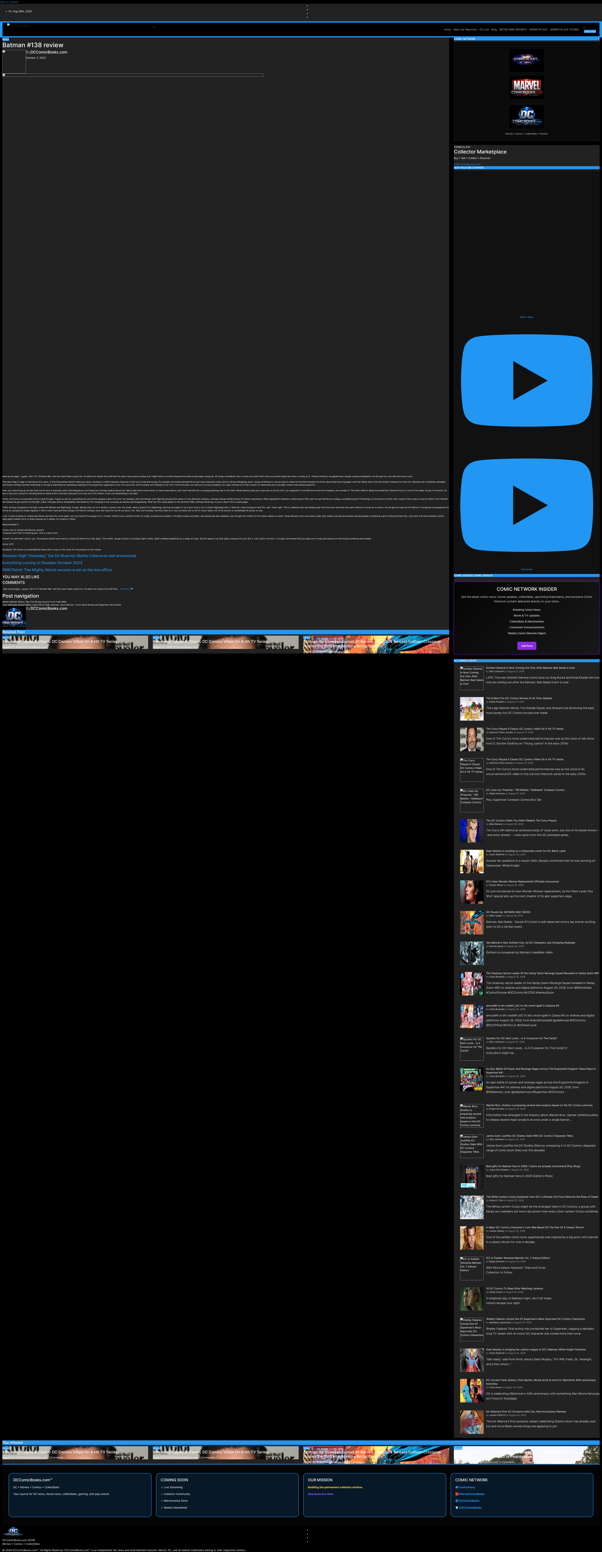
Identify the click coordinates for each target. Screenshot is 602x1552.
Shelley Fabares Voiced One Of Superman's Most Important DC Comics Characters (535, 1318)
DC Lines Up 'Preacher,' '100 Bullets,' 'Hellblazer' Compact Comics (525, 789)
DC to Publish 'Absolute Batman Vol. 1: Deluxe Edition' (518, 1257)
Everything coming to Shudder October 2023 (42, 563)
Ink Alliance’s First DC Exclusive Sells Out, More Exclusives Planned (526, 1411)
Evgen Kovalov (496, 1108)
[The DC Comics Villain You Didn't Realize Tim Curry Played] (472, 830)
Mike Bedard (495, 824)
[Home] (441, 27)
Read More (125, 589)
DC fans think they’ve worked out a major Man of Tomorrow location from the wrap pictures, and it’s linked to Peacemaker (522, 1454)
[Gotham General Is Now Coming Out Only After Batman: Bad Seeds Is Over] (472, 678)
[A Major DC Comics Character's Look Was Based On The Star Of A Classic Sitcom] (472, 1237)
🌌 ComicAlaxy (465, 1487)
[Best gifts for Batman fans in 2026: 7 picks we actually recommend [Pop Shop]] (472, 1176)
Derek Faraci (495, 1292)
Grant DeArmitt (497, 854)
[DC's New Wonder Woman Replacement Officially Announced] (472, 891)
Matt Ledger (495, 915)
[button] (154, 27)
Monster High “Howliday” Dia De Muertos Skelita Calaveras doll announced (69, 555)
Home (447, 29)
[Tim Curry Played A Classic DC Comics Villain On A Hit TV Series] (472, 739)
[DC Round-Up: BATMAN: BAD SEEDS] (472, 922)
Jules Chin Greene (498, 1169)
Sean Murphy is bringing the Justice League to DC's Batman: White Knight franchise (536, 1349)
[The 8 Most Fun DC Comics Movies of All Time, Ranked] (472, 708)
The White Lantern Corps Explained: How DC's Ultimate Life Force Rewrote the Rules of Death (542, 1196)
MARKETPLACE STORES (564, 29)
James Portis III (497, 1415)
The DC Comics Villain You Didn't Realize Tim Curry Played (521, 820)
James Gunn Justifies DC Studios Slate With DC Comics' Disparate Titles (529, 1135)
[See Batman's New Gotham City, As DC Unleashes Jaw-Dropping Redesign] (472, 952)
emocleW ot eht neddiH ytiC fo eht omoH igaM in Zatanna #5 (522, 1005)
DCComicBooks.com (49, 52)
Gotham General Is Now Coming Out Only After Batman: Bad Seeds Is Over (530, 667)
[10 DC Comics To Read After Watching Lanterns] (472, 1298)
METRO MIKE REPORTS (513, 29)
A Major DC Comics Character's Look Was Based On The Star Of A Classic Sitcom (535, 1227)
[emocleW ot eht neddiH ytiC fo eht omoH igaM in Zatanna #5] (472, 1016)
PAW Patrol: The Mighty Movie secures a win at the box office (57, 570)
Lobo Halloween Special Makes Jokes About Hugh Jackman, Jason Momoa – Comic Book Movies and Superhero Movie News (61, 605)
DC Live (484, 29)
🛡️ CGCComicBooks (468, 1507)
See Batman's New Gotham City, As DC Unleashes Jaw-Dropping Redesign (530, 942)
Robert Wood (496, 885)
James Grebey (496, 1230)
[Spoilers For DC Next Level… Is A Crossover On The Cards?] (472, 1048)
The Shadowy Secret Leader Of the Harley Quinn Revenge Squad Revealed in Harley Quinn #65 (542, 973)
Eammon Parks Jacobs (501, 732)
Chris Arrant (495, 1387)
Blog (494, 29)
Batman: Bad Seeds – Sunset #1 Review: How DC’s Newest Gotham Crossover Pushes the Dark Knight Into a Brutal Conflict (372, 643)
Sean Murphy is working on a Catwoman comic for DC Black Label (525, 850)
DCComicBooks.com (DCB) (18, 1540)
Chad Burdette (496, 976)
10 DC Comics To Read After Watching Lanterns (514, 1288)
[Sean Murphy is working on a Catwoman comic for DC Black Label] (472, 861)
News (5, 39)
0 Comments (55, 1457)
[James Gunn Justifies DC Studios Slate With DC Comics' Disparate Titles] (472, 1146)
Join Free (527, 645)
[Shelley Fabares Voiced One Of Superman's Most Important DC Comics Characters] (472, 1329)
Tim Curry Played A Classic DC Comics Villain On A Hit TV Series (59, 641)
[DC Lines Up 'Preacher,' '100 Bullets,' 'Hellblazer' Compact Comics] (472, 800)
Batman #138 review (32, 45)
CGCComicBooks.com (467, 164)
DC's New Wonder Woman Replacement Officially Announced (522, 881)
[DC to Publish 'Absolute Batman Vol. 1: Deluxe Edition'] (472, 1268)
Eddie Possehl (496, 701)
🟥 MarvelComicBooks (470, 1494)
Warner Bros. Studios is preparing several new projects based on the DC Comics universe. (539, 1105)
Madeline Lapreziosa (500, 1322)
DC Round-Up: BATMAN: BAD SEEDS (508, 912)
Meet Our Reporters (465, 29)
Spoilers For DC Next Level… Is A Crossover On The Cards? (521, 1038)
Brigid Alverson (497, 793)
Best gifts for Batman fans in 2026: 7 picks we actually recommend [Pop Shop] (533, 1166)
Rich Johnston (496, 671)
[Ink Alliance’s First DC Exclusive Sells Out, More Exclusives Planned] (472, 1421)
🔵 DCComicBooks (467, 1500)
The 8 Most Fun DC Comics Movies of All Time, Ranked (519, 698)
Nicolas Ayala (496, 946)
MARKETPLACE (538, 29)
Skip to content (9, 1)
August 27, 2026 (12, 647)
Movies (458, 1448)
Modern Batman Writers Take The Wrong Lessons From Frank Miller (34, 602)
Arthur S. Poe (496, 1200)
